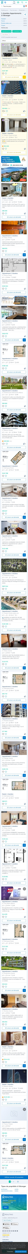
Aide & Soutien (7, 1220)
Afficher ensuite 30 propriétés (14, 1177)
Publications (5, 1239)
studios (16, 1191)
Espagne (3, 19)
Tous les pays (13, 10)
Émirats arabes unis (6, 23)
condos (16, 1189)
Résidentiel (22, 10)
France (3, 21)
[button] (5, 2)
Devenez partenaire (7, 1241)
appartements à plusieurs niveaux (10, 1191)
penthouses (4, 1189)
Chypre (3, 25)
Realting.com (4, 10)
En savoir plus (12, 1248)
